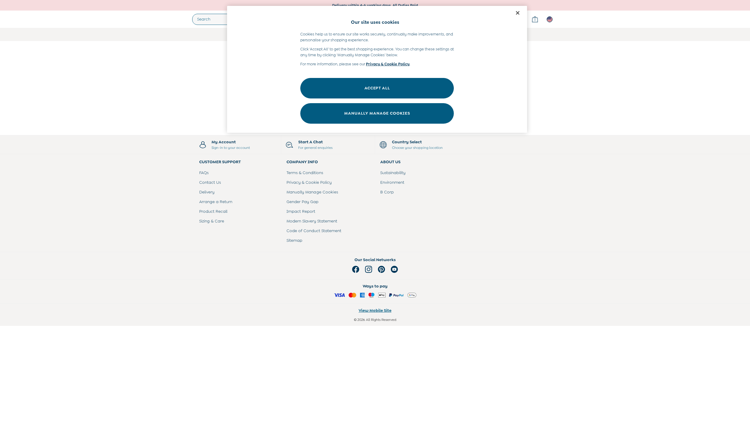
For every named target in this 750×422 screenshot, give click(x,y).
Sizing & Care (211, 221)
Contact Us (210, 182)
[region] (377, 69)
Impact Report (301, 211)
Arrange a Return (215, 201)
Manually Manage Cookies (312, 192)
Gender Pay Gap (302, 201)
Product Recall (213, 211)
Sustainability (392, 172)
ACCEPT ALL (377, 88)
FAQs (204, 172)
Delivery (206, 192)
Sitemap (294, 240)
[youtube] (394, 269)
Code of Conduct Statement (314, 230)
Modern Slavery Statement (312, 221)
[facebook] (355, 269)
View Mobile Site (375, 310)
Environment (392, 182)
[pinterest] (381, 269)
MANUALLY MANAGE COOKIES (377, 113)
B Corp (387, 192)
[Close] (517, 12)
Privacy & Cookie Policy (309, 182)
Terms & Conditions (305, 172)
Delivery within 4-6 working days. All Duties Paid (375, 5)
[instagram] (368, 269)
